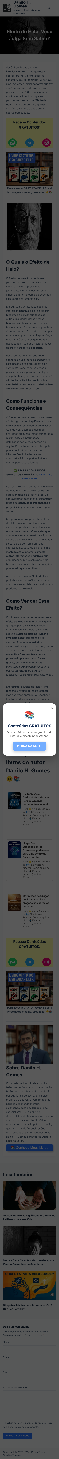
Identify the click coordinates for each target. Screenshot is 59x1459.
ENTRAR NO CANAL (29, 746)
